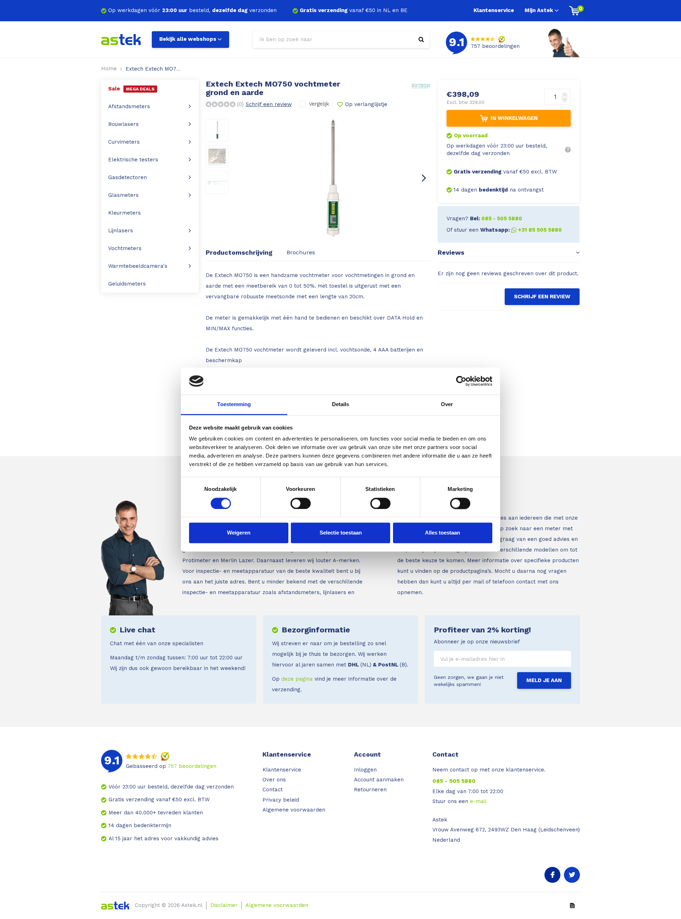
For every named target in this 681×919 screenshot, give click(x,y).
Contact (272, 789)
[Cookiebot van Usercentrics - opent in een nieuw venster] (461, 381)
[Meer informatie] (568, 150)
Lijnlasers (120, 230)
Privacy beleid (280, 800)
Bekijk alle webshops (187, 39)
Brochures (301, 252)
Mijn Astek (539, 10)
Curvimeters (124, 142)
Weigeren (238, 533)
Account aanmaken (379, 779)
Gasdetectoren (127, 177)
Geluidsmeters (127, 284)
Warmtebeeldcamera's (137, 266)
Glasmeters (123, 195)
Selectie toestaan (341, 533)
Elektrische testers (133, 159)
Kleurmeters (124, 213)
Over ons (274, 779)
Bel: (496, 218)
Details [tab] (340, 405)
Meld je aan (544, 680)
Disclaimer (224, 905)
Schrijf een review (269, 104)
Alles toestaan (442, 533)
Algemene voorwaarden (293, 810)
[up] (566, 93)
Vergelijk (319, 104)
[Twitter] (572, 875)
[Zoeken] (421, 39)
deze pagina (297, 679)
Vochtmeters (125, 248)
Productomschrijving (239, 252)
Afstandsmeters (129, 106)
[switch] (300, 503)
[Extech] (421, 86)
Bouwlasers (123, 124)
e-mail (478, 801)
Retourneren (370, 789)
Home (109, 68)
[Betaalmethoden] (572, 905)
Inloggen (365, 769)
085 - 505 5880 (454, 780)
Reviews (451, 252)
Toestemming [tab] (234, 405)
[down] (566, 101)
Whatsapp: (521, 230)
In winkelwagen (514, 118)
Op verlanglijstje (366, 104)
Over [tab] (447, 405)
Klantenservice (494, 10)
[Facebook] (552, 875)
